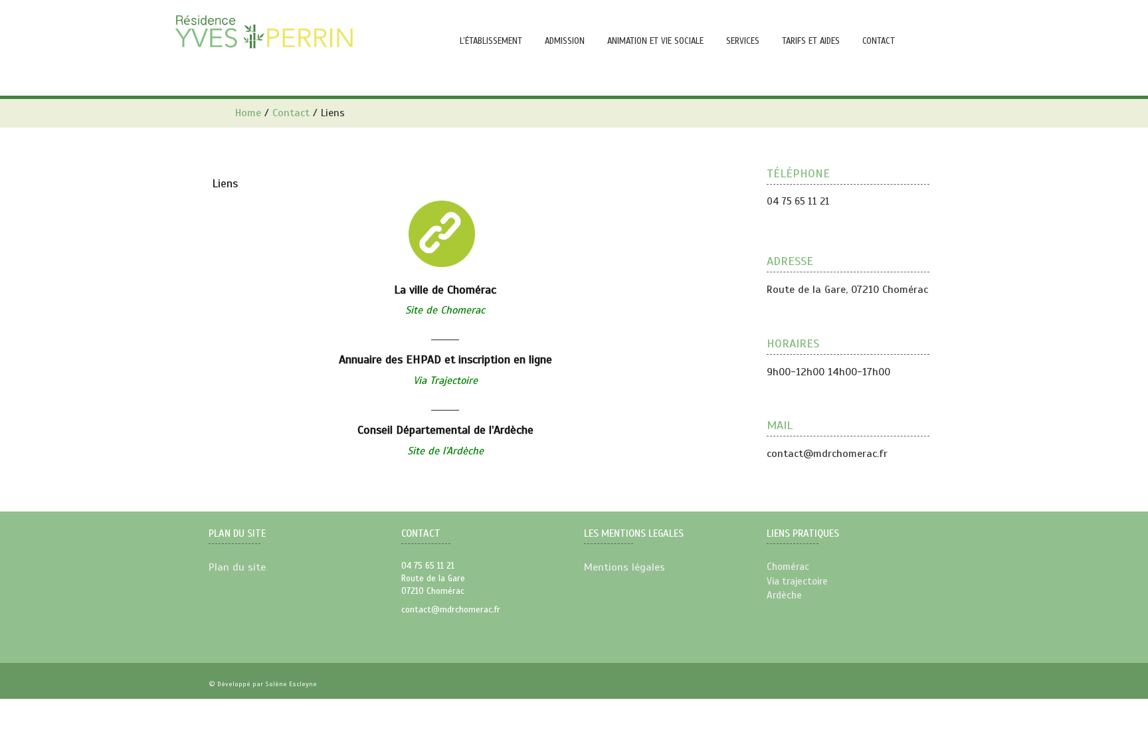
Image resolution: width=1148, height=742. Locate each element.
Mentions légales (624, 567)
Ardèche (784, 595)
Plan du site (237, 567)
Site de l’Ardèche (445, 451)
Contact (291, 113)
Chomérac (788, 567)
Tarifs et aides (811, 41)
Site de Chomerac (445, 310)
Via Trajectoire (445, 380)
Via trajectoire (797, 581)
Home (248, 113)
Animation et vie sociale (655, 41)
